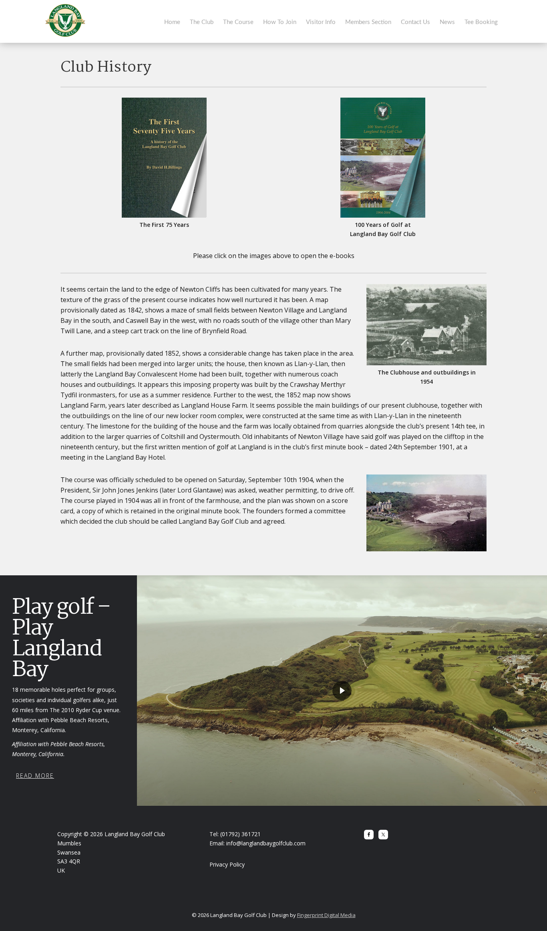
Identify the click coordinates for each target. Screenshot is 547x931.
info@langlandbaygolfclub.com (266, 843)
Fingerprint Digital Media (326, 915)
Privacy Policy (227, 864)
